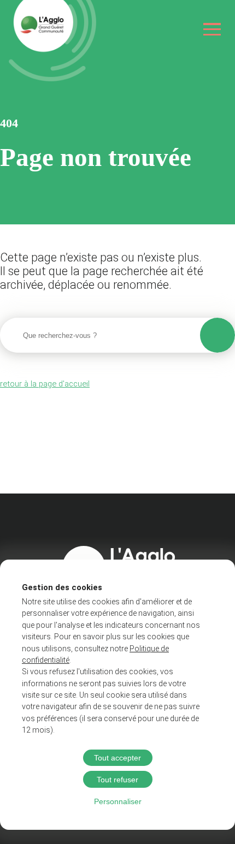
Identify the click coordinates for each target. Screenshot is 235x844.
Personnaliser (118, 801)
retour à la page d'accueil (45, 384)
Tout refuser (117, 779)
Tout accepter (117, 757)
